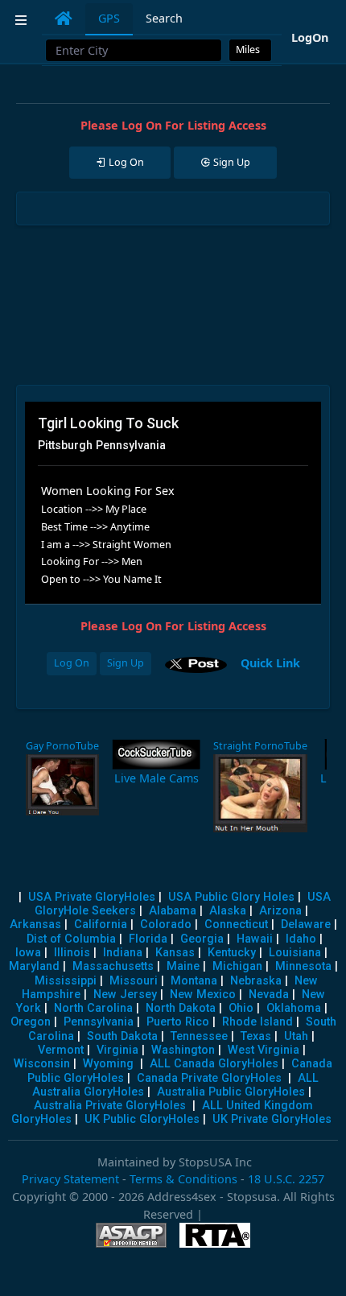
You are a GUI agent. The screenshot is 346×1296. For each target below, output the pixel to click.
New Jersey (125, 994)
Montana (194, 981)
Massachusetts (113, 966)
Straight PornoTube (260, 746)
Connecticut (236, 924)
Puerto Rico (177, 1022)
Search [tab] (164, 18)
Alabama (172, 911)
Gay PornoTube (62, 746)
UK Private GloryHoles (272, 1119)
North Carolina (93, 1008)
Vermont (61, 1050)
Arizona (280, 911)
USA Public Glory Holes (231, 897)
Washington (183, 1050)
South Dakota (122, 1036)
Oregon (30, 1022)
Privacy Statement (70, 1179)
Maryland (34, 966)
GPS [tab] (109, 18)
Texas (256, 1036)
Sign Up (125, 663)
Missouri (133, 981)
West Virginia (263, 1050)
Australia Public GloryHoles (231, 1092)
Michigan (237, 966)
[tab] (63, 18)
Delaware (306, 924)
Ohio (241, 1008)
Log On (71, 663)
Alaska (227, 911)
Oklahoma (293, 1008)
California (100, 924)
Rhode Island (257, 1022)
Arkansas (35, 924)
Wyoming (108, 1064)
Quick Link (270, 662)
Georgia (202, 939)
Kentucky (232, 953)
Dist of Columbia (71, 939)
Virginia (117, 1050)
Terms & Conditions (183, 1179)
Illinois (72, 953)
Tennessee (199, 1036)
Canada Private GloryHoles (209, 1078)
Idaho (301, 939)
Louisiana (295, 953)
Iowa (28, 953)
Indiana (122, 953)
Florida (148, 939)
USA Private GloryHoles (91, 897)
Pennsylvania (99, 1022)
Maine (183, 966)
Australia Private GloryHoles (110, 1105)
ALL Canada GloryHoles (214, 1064)
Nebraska (256, 981)
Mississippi (66, 981)
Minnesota (303, 966)
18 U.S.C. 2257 (286, 1179)
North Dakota (181, 1008)
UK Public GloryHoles (142, 1119)
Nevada (269, 994)
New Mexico (203, 994)
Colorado (166, 924)
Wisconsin (42, 1064)
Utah (296, 1036)
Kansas (175, 953)
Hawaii (255, 939)
